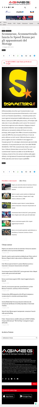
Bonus (3, 51)
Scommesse (8, 32)
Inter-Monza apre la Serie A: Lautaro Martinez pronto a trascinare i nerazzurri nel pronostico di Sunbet (24, 207)
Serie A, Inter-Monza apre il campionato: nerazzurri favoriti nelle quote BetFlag (18, 313)
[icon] (11, 399)
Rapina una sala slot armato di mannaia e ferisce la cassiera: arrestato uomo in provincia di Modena (24, 188)
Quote (31, 25)
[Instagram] (4, 7)
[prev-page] (3, 241)
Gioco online (5, 25)
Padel (18, 25)
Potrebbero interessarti (9, 182)
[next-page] (6, 241)
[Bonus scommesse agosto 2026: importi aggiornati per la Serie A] (6, 225)
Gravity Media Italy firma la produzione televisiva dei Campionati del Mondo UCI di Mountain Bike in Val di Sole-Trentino (18, 305)
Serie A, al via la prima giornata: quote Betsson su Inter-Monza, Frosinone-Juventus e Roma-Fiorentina (24, 234)
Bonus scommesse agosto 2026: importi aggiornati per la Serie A (18, 281)
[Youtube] (13, 7)
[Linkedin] (7, 7)
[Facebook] (2, 7)
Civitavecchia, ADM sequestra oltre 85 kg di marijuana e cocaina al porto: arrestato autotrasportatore (17, 296)
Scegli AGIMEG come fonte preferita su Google (18, 64)
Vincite (9, 25)
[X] (11, 7)
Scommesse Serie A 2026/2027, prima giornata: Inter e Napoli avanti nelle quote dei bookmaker (19, 273)
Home (3, 29)
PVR (14, 25)
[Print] (30, 57)
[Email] (26, 57)
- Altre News (22, 182)
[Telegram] (9, 7)
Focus (8, 29)
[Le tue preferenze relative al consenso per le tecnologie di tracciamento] (36, 404)
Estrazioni (25, 25)
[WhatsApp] (18, 57)
